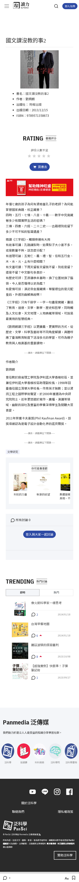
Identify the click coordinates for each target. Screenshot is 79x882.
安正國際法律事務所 (66, 843)
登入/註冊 (70, 6)
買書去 (42, 166)
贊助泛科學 (65, 855)
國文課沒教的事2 (37, 93)
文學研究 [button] (12, 452)
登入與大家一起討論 (39, 534)
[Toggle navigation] (7, 6)
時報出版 (35, 104)
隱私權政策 (65, 811)
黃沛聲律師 (51, 843)
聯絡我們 (18, 811)
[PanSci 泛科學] (23, 5)
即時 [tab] (22, 592)
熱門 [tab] (56, 592)
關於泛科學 (29, 803)
